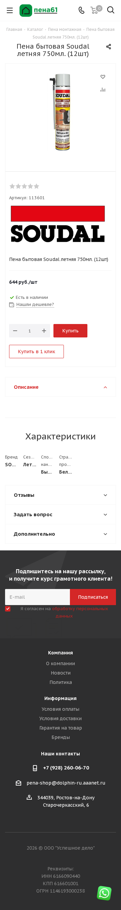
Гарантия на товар (60, 728)
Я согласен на (64, 612)
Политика (60, 682)
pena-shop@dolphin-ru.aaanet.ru (66, 783)
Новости (61, 673)
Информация (60, 698)
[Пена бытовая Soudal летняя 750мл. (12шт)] (60, 112)
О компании (60, 663)
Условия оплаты (60, 709)
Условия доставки (60, 718)
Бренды (60, 737)
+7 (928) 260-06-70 (66, 767)
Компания (60, 653)
